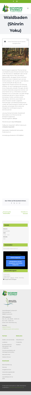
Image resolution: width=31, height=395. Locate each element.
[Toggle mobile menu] (28, 8)
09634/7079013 (6, 327)
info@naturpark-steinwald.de (10, 329)
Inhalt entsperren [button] (15, 257)
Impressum (12, 387)
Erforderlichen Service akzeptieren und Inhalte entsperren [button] (15, 263)
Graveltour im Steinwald (24, 212)
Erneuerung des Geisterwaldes (7, 212)
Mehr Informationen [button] (15, 254)
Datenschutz (19, 387)
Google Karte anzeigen (10, 279)
